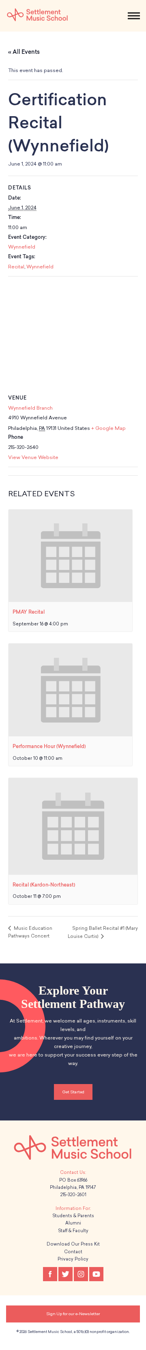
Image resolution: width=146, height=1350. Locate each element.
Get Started (73, 1092)
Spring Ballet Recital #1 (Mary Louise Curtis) (103, 932)
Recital (16, 267)
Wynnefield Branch (30, 408)
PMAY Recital (29, 612)
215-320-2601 (73, 1194)
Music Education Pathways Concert (30, 932)
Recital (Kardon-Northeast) (44, 885)
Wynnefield (21, 247)
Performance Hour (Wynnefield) (49, 746)
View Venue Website (33, 457)
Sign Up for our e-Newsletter (73, 1313)
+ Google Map (108, 428)
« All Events (24, 52)
